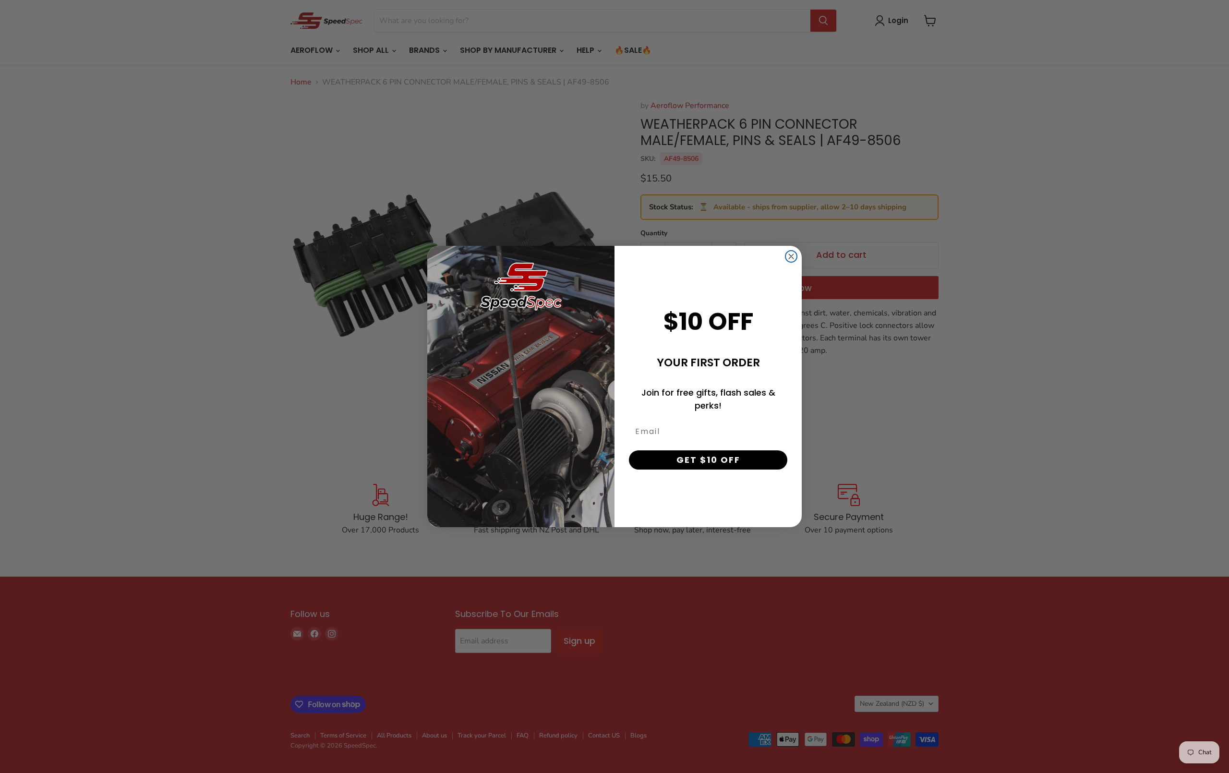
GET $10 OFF (708, 460)
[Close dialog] (791, 256)
